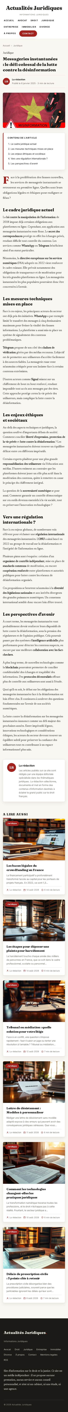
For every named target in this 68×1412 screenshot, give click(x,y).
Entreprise (11, 27)
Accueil (9, 20)
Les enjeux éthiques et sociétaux (28, 153)
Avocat (22, 20)
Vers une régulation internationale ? (29, 158)
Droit (34, 20)
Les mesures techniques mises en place (32, 148)
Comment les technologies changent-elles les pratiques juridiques (26, 1193)
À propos (10, 33)
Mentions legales (48, 1354)
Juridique (47, 20)
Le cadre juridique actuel (23, 144)
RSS (6, 1360)
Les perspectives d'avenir (24, 163)
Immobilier (29, 27)
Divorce (45, 27)
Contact (28, 33)
